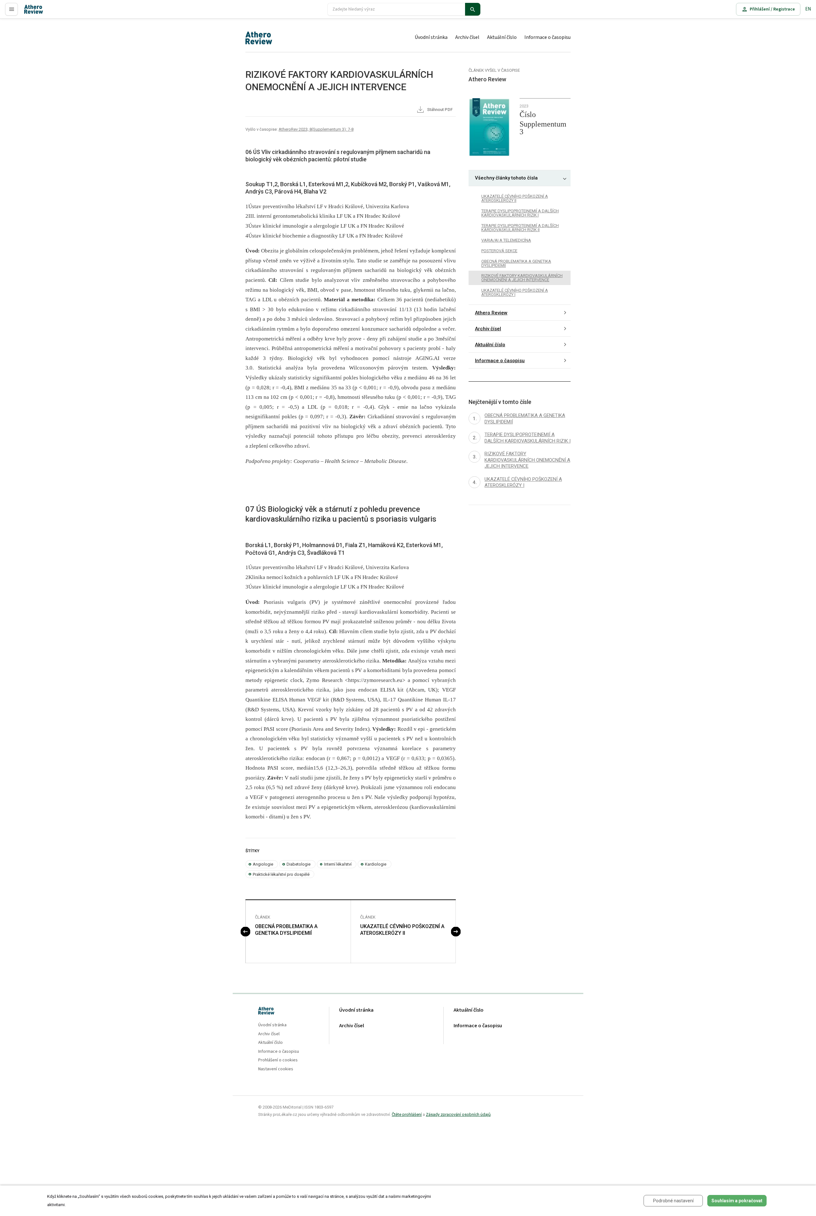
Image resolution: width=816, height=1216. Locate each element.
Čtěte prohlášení (407, 1114)
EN (808, 9)
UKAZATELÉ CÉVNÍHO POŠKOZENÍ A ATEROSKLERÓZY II (402, 929)
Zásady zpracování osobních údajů (458, 1114)
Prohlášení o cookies (278, 1060)
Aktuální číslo (502, 37)
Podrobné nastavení (673, 1200)
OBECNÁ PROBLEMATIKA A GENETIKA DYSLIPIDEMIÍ (286, 929)
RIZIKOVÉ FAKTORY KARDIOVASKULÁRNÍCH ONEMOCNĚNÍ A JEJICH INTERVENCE (522, 278)
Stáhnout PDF (439, 109)
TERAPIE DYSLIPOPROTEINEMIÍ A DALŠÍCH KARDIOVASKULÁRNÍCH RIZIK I (520, 213)
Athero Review (491, 313)
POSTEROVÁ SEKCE (499, 250)
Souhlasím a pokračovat (736, 1200)
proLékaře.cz (37, 12)
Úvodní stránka (431, 37)
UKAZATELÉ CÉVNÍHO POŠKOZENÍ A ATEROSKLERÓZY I (514, 292)
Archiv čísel (467, 37)
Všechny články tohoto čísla (506, 178)
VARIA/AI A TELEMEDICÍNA (506, 240)
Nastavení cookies (275, 1069)
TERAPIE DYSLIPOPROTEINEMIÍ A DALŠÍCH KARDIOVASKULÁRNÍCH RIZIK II (520, 227)
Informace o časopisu (547, 37)
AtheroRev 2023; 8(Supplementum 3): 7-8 (316, 129)
